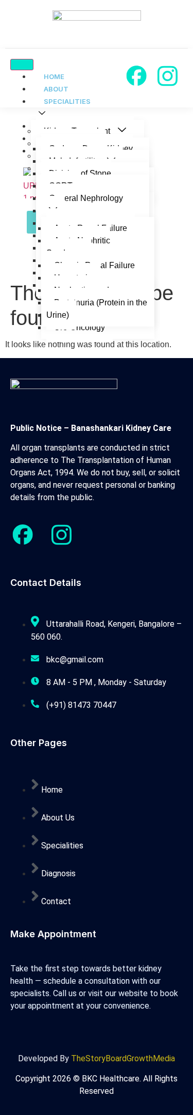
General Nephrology (86, 198)
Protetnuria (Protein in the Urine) (96, 308)
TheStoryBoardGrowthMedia (123, 1058)
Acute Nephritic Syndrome (78, 246)
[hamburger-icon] (21, 64)
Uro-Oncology (79, 327)
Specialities (67, 101)
